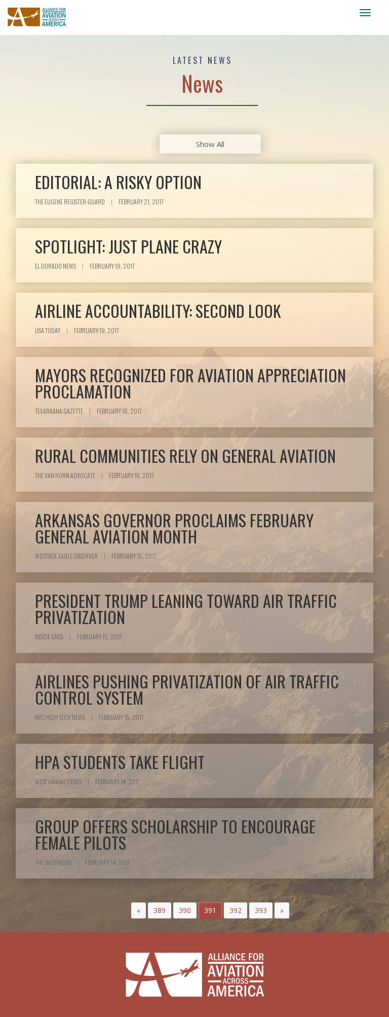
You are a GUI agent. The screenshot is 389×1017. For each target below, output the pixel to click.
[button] (138, 910)
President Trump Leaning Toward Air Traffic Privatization (186, 609)
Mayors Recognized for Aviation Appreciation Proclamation (190, 383)
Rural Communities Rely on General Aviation (185, 455)
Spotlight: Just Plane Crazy (128, 246)
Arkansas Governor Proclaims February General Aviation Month (174, 528)
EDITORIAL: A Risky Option (118, 182)
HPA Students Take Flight (120, 762)
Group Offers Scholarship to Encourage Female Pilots (175, 834)
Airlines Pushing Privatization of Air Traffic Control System (187, 689)
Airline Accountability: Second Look (158, 310)
